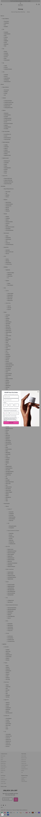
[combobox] (6, 413)
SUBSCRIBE (11, 422)
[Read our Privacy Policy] (18, 410)
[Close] (38, 392)
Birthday (4, 402)
